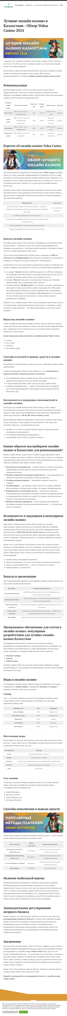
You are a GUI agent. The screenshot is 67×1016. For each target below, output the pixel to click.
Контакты (29, 5)
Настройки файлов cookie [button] (10, 1012)
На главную (19, 5)
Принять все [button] (23, 1012)
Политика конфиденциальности (46, 5)
